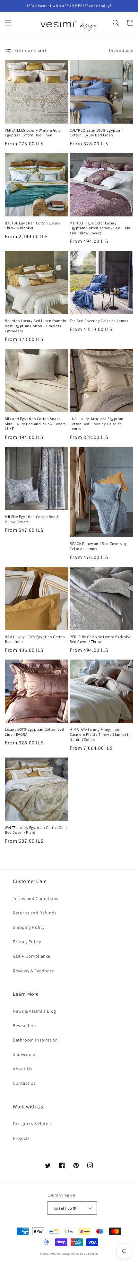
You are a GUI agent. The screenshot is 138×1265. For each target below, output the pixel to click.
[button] (8, 23)
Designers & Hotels (32, 1123)
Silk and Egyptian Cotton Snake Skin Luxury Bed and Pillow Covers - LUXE (36, 423)
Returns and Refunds (34, 913)
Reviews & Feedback (33, 971)
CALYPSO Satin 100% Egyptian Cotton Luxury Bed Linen (96, 133)
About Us (22, 1069)
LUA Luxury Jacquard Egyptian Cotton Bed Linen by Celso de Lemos (97, 423)
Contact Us (24, 1083)
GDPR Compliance (31, 956)
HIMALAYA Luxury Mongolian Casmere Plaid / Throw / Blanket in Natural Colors (100, 734)
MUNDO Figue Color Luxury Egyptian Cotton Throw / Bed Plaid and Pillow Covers (100, 228)
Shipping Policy (29, 927)
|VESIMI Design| (60, 1253)
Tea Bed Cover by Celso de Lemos (99, 320)
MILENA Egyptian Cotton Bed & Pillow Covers (32, 519)
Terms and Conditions (35, 898)
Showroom (24, 1054)
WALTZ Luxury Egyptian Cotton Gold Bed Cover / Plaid (36, 830)
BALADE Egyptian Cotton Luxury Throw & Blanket (32, 226)
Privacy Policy (27, 942)
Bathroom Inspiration (35, 1040)
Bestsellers (24, 1025)
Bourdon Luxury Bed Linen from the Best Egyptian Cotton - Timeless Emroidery (36, 325)
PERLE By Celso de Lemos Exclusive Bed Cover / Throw (101, 639)
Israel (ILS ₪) (66, 1208)
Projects (21, 1138)
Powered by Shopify (85, 1253)
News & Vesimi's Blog (34, 1011)
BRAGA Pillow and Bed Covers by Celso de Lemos (98, 546)
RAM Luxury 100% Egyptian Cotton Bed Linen (35, 639)
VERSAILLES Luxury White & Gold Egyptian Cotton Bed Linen (33, 133)
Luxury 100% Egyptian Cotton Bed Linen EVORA (35, 732)
